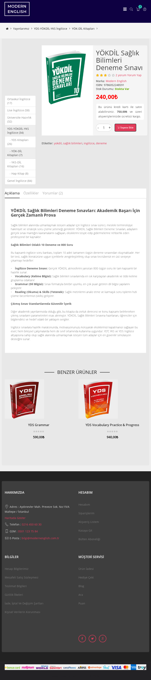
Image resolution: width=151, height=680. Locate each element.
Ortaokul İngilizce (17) (18, 101)
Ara (80, 595)
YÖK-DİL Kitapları (83, 28)
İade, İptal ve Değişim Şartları (24, 603)
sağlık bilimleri (72, 143)
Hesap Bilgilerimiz (17, 569)
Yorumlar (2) (52, 193)
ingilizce (89, 143)
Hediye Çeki (86, 577)
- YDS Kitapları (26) (18, 142)
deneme (101, 143)
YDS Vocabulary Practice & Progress (112, 425)
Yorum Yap (134, 75)
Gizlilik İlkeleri (14, 595)
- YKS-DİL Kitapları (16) (15, 164)
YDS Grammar (38, 425)
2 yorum (121, 75)
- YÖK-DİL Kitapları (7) (14, 153)
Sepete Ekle (127, 127)
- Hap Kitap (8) (17, 173)
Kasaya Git (85, 530)
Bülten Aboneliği (89, 539)
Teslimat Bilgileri (16, 586)
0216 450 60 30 (31, 524)
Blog (81, 586)
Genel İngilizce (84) (19, 181)
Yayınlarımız (21, 28)
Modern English (116, 81)
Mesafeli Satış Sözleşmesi (21, 577)
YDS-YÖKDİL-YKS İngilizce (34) (18, 131)
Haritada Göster (15, 518)
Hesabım (84, 504)
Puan (81, 603)
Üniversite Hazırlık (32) (19, 119)
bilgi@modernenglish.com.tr (40, 538)
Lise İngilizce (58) (18, 110)
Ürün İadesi (86, 569)
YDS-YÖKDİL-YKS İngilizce (50, 28)
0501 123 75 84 (28, 531)
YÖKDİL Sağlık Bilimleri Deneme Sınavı (31, 32)
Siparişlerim (86, 513)
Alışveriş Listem (88, 522)
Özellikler (31, 193)
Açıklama (12, 193)
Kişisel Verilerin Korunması (22, 612)
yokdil (58, 143)
